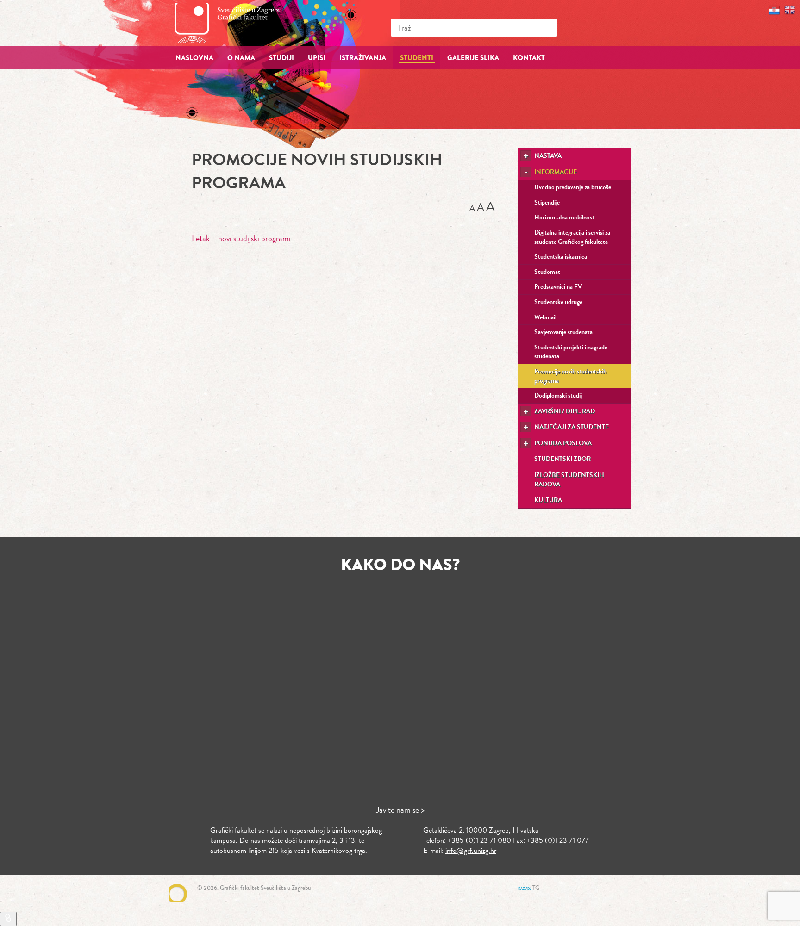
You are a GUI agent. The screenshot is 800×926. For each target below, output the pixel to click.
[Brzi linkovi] (8, 919)
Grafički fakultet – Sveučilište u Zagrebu (238, 23)
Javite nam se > (400, 809)
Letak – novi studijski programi (241, 238)
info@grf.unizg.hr (470, 850)
